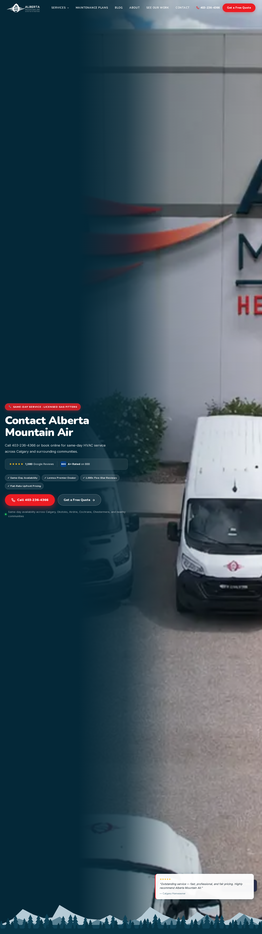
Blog (119, 8)
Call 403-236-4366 (32, 500)
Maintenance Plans (92, 8)
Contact (183, 8)
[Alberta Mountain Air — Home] (23, 7)
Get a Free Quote (239, 8)
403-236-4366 (210, 8)
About (134, 8)
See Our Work (157, 8)
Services (58, 8)
